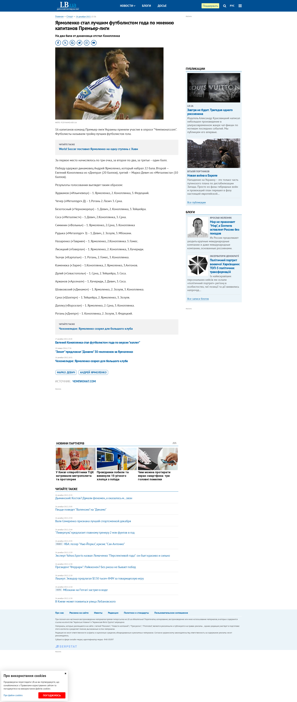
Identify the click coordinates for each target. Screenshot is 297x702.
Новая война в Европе (202, 175)
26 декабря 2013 (83, 16)
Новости (126, 6)
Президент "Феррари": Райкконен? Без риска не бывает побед (95, 567)
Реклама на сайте (78, 612)
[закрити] (65, 673)
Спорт (70, 16)
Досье (162, 6)
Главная (59, 16)
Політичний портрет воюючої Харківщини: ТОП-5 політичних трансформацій (225, 266)
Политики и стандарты (136, 612)
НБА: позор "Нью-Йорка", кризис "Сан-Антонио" (90, 544)
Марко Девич (66, 372)
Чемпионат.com (84, 381)
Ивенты (98, 612)
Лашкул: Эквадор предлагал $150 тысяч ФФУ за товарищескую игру (99, 578)
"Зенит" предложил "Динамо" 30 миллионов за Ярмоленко (94, 352)
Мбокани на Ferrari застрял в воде (82, 590)
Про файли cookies (13, 695)
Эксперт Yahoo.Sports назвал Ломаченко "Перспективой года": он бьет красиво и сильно (112, 556)
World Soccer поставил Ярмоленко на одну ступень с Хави (98, 149)
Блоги (146, 6)
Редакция (113, 612)
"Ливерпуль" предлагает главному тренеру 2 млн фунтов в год (95, 533)
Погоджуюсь (52, 695)
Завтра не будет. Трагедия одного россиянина (210, 112)
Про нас (59, 612)
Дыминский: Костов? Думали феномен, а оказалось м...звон (93, 498)
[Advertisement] (116, 412)
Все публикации (196, 202)
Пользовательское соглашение (171, 612)
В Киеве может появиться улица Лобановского (85, 601)
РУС (232, 5)
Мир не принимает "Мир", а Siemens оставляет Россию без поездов (224, 228)
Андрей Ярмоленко (93, 372)
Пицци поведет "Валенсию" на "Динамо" (80, 509)
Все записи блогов (198, 298)
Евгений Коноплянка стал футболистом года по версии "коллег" (97, 342)
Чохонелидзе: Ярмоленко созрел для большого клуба (96, 329)
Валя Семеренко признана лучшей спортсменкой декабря (93, 521)
